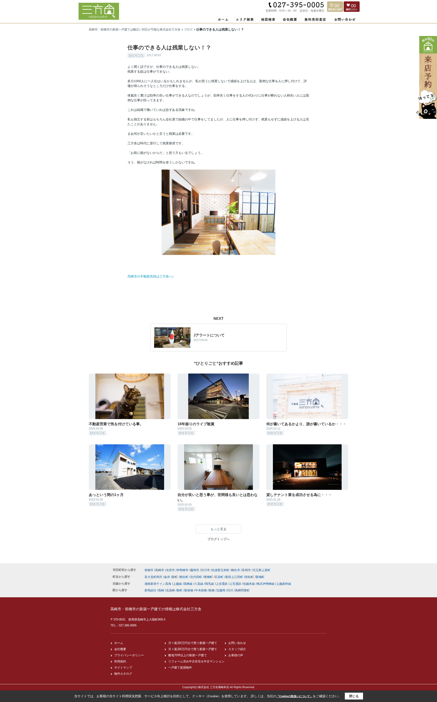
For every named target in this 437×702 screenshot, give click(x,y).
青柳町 (209, 577)
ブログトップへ (218, 539)
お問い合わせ (237, 643)
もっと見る (218, 529)
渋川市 (205, 570)
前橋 (212, 590)
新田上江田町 (234, 577)
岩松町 (250, 577)
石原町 (219, 577)
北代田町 (196, 577)
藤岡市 (194, 570)
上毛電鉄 (235, 583)
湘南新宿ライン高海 (158, 583)
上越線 (178, 583)
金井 (167, 577)
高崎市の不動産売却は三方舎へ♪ (150, 276)
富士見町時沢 (154, 577)
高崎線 (188, 583)
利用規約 (120, 661)
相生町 (184, 577)
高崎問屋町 (242, 590)
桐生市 (235, 570)
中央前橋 (201, 590)
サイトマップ (123, 667)
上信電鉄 (222, 583)
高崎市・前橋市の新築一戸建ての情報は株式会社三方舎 (155, 609)
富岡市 (246, 570)
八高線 (199, 583)
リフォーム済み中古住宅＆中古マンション (196, 661)
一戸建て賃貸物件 (180, 667)
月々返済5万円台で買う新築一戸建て (192, 643)
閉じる (354, 696)
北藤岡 (220, 590)
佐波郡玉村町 (220, 570)
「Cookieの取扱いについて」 (294, 696)
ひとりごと (136, 55)
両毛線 (210, 583)
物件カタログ (123, 673)
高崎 (161, 590)
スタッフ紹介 (237, 649)
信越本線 (249, 583)
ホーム (118, 643)
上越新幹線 (283, 583)
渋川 (230, 590)
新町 (175, 577)
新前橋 (188, 590)
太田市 (170, 570)
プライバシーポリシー (129, 655)
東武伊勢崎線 (266, 583)
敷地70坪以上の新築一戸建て (187, 655)
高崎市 (159, 570)
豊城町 (260, 577)
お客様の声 (235, 655)
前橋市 (149, 570)
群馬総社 (150, 590)
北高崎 (170, 590)
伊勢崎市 (182, 570)
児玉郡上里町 (261, 570)
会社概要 (120, 649)
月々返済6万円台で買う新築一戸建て (192, 649)
